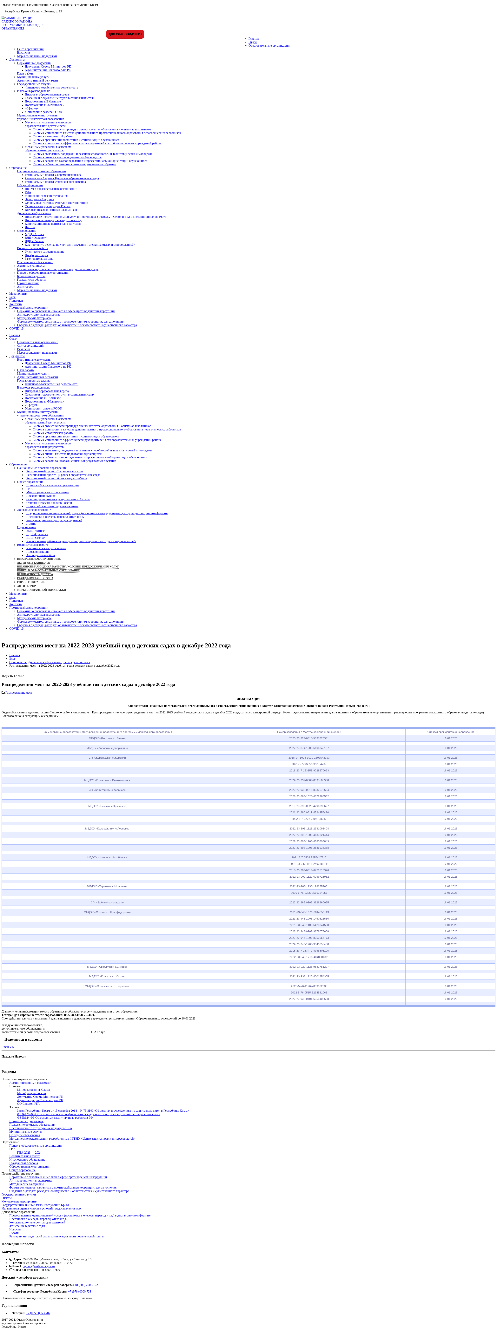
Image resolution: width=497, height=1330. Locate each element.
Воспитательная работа (32, 248)
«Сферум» (31, 108)
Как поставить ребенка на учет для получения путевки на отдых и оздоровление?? (80, 244)
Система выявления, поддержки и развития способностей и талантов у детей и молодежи (92, 153)
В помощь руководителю (33, 91)
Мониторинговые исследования (46, 195)
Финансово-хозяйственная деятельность (51, 87)
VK (12, 1047)
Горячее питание (28, 283)
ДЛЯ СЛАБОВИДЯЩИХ (125, 34)
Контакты (15, 304)
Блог (12, 297)
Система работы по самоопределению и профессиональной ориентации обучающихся (90, 160)
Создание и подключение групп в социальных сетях (59, 98)
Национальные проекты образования (41, 171)
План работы (25, 73)
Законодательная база (39, 258)
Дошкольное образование (34, 213)
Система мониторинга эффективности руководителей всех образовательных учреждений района (97, 143)
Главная (253, 38)
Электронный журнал (39, 199)
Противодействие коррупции (28, 307)
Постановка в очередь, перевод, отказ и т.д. (53, 220)
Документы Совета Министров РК (48, 66)
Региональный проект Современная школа (53, 174)
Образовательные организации (269, 45)
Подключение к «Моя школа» (44, 105)
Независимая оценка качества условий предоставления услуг (57, 269)
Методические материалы (34, 318)
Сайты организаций (30, 49)
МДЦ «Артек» (34, 234)
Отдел (252, 42)
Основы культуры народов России (47, 206)
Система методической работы (53, 136)
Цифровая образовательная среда (47, 94)
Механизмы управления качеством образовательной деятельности (48, 124)
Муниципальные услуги (33, 77)
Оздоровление (26, 230)
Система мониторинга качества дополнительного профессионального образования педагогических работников (107, 132)
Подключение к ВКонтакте (43, 101)
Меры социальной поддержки (37, 56)
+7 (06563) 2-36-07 (38, 1313)
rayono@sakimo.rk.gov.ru (39, 1266)
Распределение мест (18, 692)
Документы (17, 59)
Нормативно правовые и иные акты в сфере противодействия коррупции (66, 311)
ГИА (28, 192)
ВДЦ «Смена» (34, 241)
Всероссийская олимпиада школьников (51, 209)
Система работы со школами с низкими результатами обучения (74, 164)
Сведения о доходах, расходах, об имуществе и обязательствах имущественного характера (77, 325)
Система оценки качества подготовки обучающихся (67, 157)
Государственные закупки (34, 84)
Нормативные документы (34, 63)
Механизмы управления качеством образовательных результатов (48, 148)
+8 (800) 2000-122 (86, 1285)
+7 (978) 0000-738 (79, 1291)
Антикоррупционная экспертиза (38, 314)
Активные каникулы (31, 265)
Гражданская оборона (31, 279)
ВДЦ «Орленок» (36, 237)
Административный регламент (37, 80)
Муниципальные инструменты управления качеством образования (40, 117)
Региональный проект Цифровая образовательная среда (62, 178)
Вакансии (23, 52)
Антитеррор (25, 286)
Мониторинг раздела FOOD (43, 112)
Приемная (16, 300)
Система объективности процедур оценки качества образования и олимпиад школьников (92, 129)
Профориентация (36, 255)
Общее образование (30, 185)
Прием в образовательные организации (51, 188)
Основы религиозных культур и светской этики (56, 202)
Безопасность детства (31, 276)
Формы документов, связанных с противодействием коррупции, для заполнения (70, 321)
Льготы (30, 227)
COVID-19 (16, 328)
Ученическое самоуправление (44, 251)
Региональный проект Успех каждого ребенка (55, 181)
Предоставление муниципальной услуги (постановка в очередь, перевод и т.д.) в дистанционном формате (95, 216)
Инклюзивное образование (35, 262)
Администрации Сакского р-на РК (48, 70)
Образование (18, 167)
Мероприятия (18, 293)
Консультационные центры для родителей (53, 223)
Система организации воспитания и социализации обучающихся (76, 139)
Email (5, 1047)
